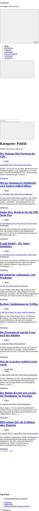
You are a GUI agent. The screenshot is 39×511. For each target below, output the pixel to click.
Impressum (8, 502)
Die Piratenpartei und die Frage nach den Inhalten (18, 334)
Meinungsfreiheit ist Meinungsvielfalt (17, 506)
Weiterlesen (4, 178)
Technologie (8, 56)
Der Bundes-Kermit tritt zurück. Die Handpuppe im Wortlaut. (18, 394)
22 (11, 451)
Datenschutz (8, 504)
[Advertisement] (19, 98)
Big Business (8, 48)
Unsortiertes (8, 58)
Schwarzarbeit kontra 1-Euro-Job (15, 499)
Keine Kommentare (24, 165)
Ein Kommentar (19, 344)
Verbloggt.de (4, 3)
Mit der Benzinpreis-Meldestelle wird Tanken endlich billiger (18, 184)
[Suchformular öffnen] (17, 69)
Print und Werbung (10, 54)
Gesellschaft (8, 52)
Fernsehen (7, 50)
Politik (6, 46)
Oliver (15, 165)
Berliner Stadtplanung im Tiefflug (19, 304)
